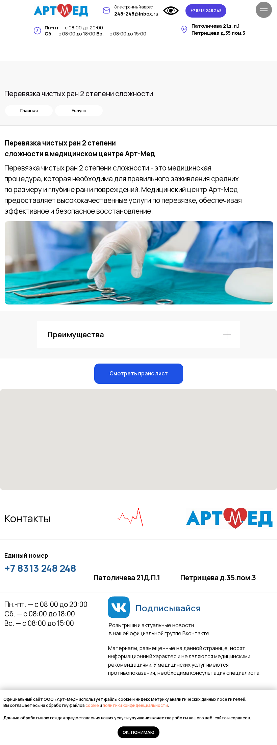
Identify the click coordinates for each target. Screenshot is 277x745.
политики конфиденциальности (135, 705)
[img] (61, 11)
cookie (92, 705)
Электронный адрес (133, 7)
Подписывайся (168, 608)
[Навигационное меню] (264, 9)
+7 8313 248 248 (40, 568)
